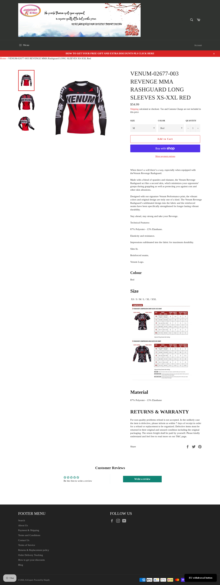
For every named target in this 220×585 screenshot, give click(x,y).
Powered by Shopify (42, 580)
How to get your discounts (31, 560)
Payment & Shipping (28, 530)
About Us (23, 525)
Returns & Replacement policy (33, 550)
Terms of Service (26, 545)
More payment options (165, 156)
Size (132, 121)
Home (3, 58)
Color (161, 121)
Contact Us (23, 540)
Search (21, 520)
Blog (20, 565)
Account (198, 45)
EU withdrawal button (200, 577)
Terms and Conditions (29, 535)
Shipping (134, 109)
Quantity (191, 121)
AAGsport (29, 580)
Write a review (142, 479)
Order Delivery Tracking (30, 555)
